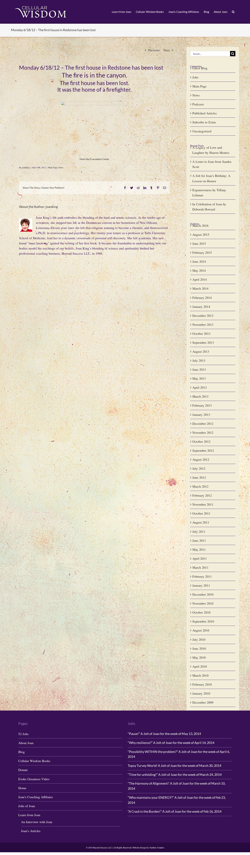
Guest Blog (199, 68)
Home (22, 788)
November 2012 (202, 432)
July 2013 (198, 360)
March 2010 (200, 675)
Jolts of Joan (26, 806)
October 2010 (201, 612)
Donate (23, 770)
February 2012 (202, 495)
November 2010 (202, 603)
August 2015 (200, 234)
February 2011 (202, 576)
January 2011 (201, 585)
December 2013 (202, 315)
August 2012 (200, 459)
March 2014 (200, 288)
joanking (26, 167)
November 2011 (202, 504)
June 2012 (199, 477)
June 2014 (199, 261)
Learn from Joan (29, 815)
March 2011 (200, 567)
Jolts (195, 77)
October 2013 (201, 333)
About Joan (25, 743)
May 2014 (199, 270)
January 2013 (201, 414)
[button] (233, 12)
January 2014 (201, 306)
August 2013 (200, 351)
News (61, 167)
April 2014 (199, 279)
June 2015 (199, 243)
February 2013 (202, 405)
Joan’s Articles (30, 831)
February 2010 (202, 684)
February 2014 (202, 297)
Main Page (52, 167)
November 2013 (202, 324)
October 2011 (201, 513)
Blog (21, 752)
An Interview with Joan (36, 822)
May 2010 (199, 657)
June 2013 (199, 369)
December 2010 (202, 594)
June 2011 (199, 540)
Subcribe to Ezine (204, 122)
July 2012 (198, 468)
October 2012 (201, 441)
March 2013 (200, 396)
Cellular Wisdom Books (34, 761)
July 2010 (198, 639)
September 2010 (203, 621)
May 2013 (199, 378)
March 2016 (200, 225)
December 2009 (202, 702)
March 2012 (200, 486)
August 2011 (200, 522)
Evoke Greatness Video (33, 779)
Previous (154, 50)
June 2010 (199, 648)
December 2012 (202, 423)
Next (166, 50)
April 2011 (199, 558)
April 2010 (199, 666)
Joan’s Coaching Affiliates (35, 797)
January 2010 (201, 693)
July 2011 (198, 531)
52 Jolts (23, 734)
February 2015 (202, 252)
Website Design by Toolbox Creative (148, 847)
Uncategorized (201, 131)
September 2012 (203, 450)
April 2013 (199, 387)
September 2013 (203, 342)
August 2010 (200, 630)
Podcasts (198, 104)
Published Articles (204, 113)
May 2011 (199, 549)
